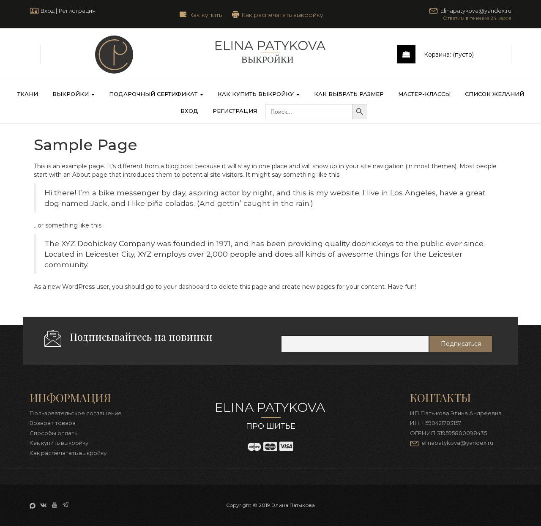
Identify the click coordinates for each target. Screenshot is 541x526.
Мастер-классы (424, 93)
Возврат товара (53, 422)
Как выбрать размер (349, 93)
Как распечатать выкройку (282, 14)
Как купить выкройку (256, 93)
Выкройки (71, 93)
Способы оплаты (54, 433)
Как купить (205, 14)
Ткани (27, 93)
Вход (47, 10)
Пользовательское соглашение (76, 413)
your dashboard (186, 286)
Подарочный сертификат (154, 93)
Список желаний (494, 93)
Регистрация (77, 10)
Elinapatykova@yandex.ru (475, 10)
